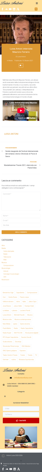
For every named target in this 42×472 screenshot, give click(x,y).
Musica (4, 262)
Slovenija (18, 342)
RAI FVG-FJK (18, 333)
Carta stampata (8, 251)
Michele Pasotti (19, 315)
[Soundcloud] (6, 9)
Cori (4, 297)
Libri (4, 277)
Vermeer (6, 359)
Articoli (5, 271)
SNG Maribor (26, 346)
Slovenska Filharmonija (11, 346)
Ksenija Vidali (29, 306)
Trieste (30, 355)
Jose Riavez (7, 306)
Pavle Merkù (7, 328)
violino (13, 359)
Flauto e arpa (24, 297)
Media (11, 60)
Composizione (8, 265)
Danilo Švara (13, 297)
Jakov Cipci (32, 301)
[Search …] (36, 9)
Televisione (7, 257)
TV (36, 355)
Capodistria (20, 292)
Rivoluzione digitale (31, 333)
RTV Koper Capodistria (10, 337)
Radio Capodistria (27, 328)
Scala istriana (7, 342)
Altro (3, 245)
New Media (6, 324)
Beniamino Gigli (8, 292)
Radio (5, 254)
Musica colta (7, 319)
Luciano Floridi (25, 310)
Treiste (22, 355)
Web (4, 260)
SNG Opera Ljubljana (10, 350)
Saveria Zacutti (26, 337)
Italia (24, 301)
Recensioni (5, 280)
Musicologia (6, 268)
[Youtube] (10, 9)
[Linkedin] (14, 9)
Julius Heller (18, 306)
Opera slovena (25, 324)
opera (15, 324)
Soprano (23, 350)
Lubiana (14, 310)
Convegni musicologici (11, 274)
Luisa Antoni (21, 56)
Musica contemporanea (23, 319)
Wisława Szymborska (26, 359)
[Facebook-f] (2, 9)
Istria (18, 301)
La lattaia (6, 310)
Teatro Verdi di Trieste (10, 355)
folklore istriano (8, 301)
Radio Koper (7, 333)
